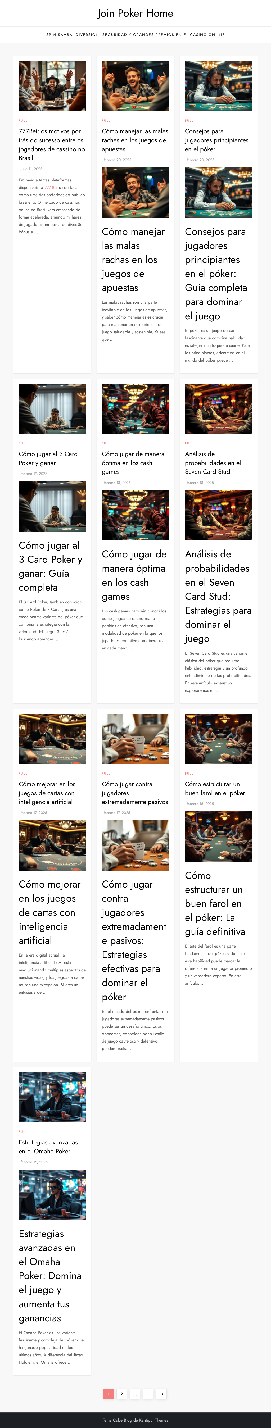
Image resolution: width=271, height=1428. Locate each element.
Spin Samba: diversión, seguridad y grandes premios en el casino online (135, 34)
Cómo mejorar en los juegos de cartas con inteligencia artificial (47, 792)
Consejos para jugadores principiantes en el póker (217, 139)
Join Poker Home (135, 13)
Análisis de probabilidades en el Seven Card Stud (213, 462)
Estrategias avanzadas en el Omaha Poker (48, 1147)
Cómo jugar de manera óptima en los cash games (133, 462)
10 (149, 1394)
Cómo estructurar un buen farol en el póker (215, 788)
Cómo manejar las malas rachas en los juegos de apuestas (135, 139)
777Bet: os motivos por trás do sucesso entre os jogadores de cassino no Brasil (52, 144)
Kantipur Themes (153, 1420)
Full (23, 121)
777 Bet (51, 187)
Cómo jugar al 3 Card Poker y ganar (48, 458)
